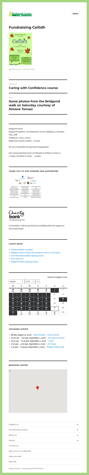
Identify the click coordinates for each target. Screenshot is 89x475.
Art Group (51, 344)
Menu (76, 14)
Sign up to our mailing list (20, 451)
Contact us (13, 446)
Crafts (51, 341)
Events (12, 440)
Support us (13, 424)
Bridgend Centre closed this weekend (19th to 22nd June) (35, 253)
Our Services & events (18, 430)
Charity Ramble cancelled (22, 249)
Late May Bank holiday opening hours (27, 256)
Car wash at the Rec (56, 338)
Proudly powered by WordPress (33, 468)
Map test (12, 462)
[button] (37, 389)
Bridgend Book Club (55, 347)
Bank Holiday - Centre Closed (46, 335)
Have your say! (17, 259)
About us (13, 435)
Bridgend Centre (14, 468)
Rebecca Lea (16, 69)
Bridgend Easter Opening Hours (24, 262)
